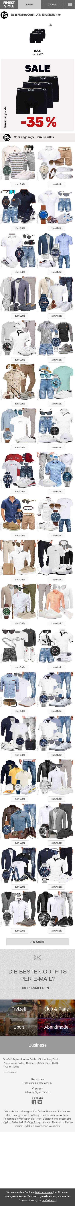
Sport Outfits (52, 1063)
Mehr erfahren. (44, 1192)
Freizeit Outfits (29, 1059)
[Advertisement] (37, 1169)
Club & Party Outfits (49, 1059)
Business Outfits (35, 1063)
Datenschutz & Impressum (37, 1082)
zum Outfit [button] (20, 184)
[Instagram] (34, 1103)
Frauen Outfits (11, 1066)
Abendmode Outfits (13, 1063)
